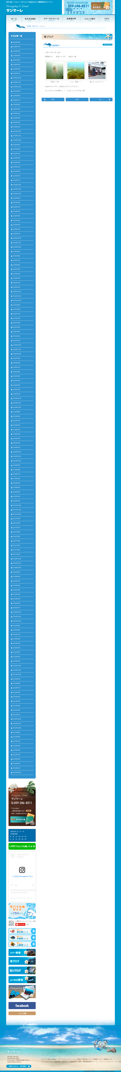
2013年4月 (16, 755)
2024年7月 (16, 153)
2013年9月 (16, 732)
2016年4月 (16, 594)
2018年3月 (16, 492)
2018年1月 (16, 501)
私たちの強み (52, 1059)
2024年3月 (16, 171)
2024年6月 (16, 158)
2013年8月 (16, 737)
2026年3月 (16, 64)
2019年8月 (16, 416)
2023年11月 (17, 189)
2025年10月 (17, 87)
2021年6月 (16, 318)
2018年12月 (17, 452)
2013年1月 (16, 768)
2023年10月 (17, 193)
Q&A (79, 1062)
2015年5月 (16, 643)
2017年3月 (16, 545)
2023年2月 (16, 229)
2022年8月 (16, 256)
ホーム (44, 1059)
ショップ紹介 (76, 1059)
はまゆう (56, 45)
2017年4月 (16, 541)
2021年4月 (16, 327)
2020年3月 (16, 385)
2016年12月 (17, 559)
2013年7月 (16, 741)
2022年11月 (17, 243)
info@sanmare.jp (21, 813)
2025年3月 (16, 118)
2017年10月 (17, 514)
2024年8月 (16, 149)
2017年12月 (17, 505)
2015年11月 (17, 616)
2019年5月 (16, 430)
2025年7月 (16, 100)
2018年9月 (16, 465)
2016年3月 (16, 599)
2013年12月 (17, 719)
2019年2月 (16, 443)
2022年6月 (16, 265)
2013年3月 (16, 759)
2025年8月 (16, 96)
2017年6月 (16, 532)
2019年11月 (17, 403)
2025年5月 (16, 109)
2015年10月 (17, 621)
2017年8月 (16, 523)
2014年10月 (17, 674)
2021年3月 (16, 331)
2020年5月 (16, 376)
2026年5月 (16, 55)
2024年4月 (16, 167)
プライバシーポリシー (106, 1062)
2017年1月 (16, 554)
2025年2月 (16, 122)
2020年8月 (16, 363)
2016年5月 (16, 590)
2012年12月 (17, 772)
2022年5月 (16, 269)
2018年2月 (16, 496)
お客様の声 (73, 1062)
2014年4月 (16, 701)
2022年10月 (17, 247)
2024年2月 (16, 176)
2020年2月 (16, 389)
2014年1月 (16, 714)
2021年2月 (16, 336)
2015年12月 (17, 612)
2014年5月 (16, 697)
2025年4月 (16, 113)
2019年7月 (16, 421)
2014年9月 (16, 679)
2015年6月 (16, 639)
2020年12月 (17, 345)
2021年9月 (16, 305)
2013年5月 (16, 750)
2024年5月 (16, 162)
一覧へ (77, 99)
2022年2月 (16, 283)
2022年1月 (16, 287)
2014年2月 (16, 710)
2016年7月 (16, 581)
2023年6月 (16, 211)
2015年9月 (16, 625)
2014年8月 (16, 683)
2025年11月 (17, 82)
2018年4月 (16, 487)
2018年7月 (16, 474)
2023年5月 (16, 216)
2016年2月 (16, 603)
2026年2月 (16, 69)
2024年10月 (17, 140)
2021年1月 (16, 340)
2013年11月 (17, 723)
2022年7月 (16, 260)
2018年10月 (17, 461)
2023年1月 (16, 234)
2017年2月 (16, 550)
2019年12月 (17, 398)
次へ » (101, 99)
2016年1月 (16, 608)
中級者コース (97, 1059)
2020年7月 (16, 367)
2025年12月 (17, 78)
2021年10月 (17, 300)
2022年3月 (16, 278)
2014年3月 (16, 705)
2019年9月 (16, 412)
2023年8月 (16, 202)
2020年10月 (17, 354)
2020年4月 (16, 380)
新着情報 (57, 1062)
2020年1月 (16, 394)
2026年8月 (16, 42)
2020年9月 (16, 358)
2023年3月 (16, 225)
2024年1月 (16, 180)
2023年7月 (16, 207)
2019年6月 (16, 425)
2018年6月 (16, 478)
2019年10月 (17, 407)
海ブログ (35, 26)
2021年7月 (16, 314)
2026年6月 (16, 51)
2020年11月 (17, 349)
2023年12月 (17, 185)
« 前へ (53, 99)
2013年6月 (16, 746)
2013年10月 (17, 728)
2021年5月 (16, 323)
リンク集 (118, 1062)
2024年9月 (16, 145)
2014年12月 (17, 665)
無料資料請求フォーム (90, 1062)
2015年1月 (16, 661)
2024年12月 (17, 131)
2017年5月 (16, 536)
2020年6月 (16, 372)
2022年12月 (17, 238)
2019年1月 (16, 447)
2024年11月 (17, 136)
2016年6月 (16, 585)
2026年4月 (16, 60)
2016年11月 (17, 563)
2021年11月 (17, 296)
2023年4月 (16, 220)
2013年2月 (16, 763)
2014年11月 (17, 670)
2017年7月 (16, 527)
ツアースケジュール (64, 1059)
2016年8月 (16, 576)
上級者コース (107, 1059)
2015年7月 (16, 634)
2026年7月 (16, 46)
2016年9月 (16, 572)
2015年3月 (16, 652)
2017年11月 (17, 510)
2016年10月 (17, 568)
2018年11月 (17, 456)
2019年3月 (16, 438)
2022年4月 (16, 274)
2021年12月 (17, 291)
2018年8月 (16, 470)
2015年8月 (16, 630)
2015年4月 (16, 648)
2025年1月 (16, 127)
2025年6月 (16, 104)
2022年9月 (16, 251)
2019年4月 (16, 434)
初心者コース (87, 1059)
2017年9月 (16, 518)
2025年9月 (16, 91)
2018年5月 (16, 483)
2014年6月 (16, 692)
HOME (29, 26)
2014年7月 (16, 688)
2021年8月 (16, 309)
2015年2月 (16, 657)
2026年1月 (16, 73)
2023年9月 (16, 198)
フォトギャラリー (47, 1062)
